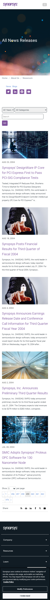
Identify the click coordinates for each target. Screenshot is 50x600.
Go (4, 123)
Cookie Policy (8, 582)
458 (22, 494)
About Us (15, 78)
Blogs (14, 86)
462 (42, 494)
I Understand (25, 596)
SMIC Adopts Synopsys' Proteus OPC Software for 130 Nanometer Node (24, 458)
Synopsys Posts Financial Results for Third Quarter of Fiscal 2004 (21, 249)
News (8, 86)
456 (12, 494)
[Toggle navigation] (45, 4)
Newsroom (28, 78)
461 (37, 494)
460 (32, 494)
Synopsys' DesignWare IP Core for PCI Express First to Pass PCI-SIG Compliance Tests (23, 173)
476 (7, 500)
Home (4, 78)
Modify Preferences (25, 589)
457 (17, 494)
